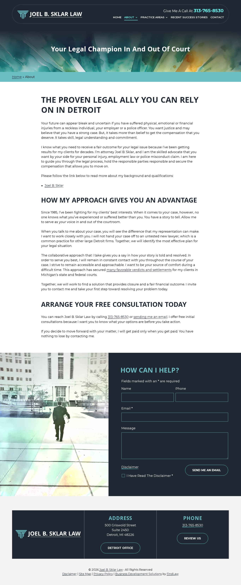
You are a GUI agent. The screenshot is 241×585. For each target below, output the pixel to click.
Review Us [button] (192, 538)
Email (127, 408)
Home (117, 17)
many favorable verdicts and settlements (139, 270)
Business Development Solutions (138, 574)
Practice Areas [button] (152, 17)
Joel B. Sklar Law (111, 569)
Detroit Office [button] (120, 548)
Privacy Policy (103, 574)
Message (128, 428)
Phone (181, 389)
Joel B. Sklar (54, 186)
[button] (237, 559)
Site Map (85, 574)
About (129, 17)
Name (126, 389)
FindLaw (173, 574)
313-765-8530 (209, 10)
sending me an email (150, 317)
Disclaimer (129, 467)
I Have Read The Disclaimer (150, 476)
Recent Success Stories (189, 17)
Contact (217, 17)
